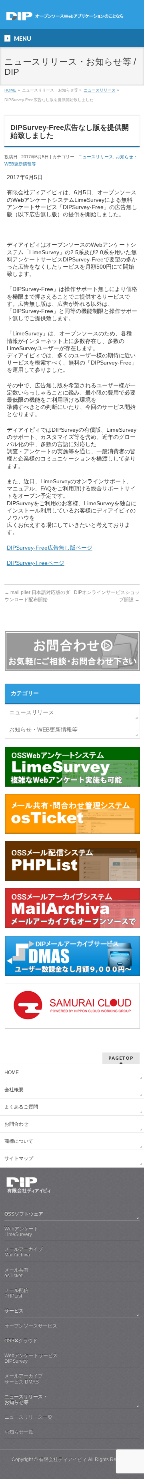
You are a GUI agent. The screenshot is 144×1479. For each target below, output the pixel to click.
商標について (18, 1141)
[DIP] (72, 16)
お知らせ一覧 (18, 1432)
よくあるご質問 (21, 1107)
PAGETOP (121, 1057)
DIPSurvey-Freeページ (35, 563)
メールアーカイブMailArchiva (23, 1252)
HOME (11, 1072)
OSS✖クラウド (21, 1340)
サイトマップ (18, 1158)
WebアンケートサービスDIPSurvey (31, 1358)
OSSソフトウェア (23, 1214)
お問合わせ (16, 1124)
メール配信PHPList (16, 1293)
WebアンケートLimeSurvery (21, 1231)
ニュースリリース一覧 (28, 1417)
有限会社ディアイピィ (63, 1459)
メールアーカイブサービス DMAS (23, 1378)
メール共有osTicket (16, 1272)
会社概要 (14, 1089)
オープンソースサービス (30, 1326)
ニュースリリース (95, 156)
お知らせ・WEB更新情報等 (43, 729)
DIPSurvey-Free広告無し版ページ (49, 547)
